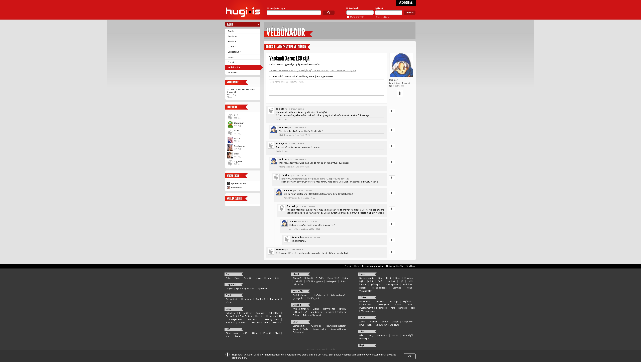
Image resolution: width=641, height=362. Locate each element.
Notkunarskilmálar (395, 266)
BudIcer (393, 79)
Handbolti (390, 281)
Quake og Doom (271, 319)
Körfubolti (407, 284)
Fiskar (228, 278)
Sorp (228, 336)
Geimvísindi (231, 299)
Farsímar (232, 36)
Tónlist (362, 297)
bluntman (239, 122)
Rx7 (236, 115)
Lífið (228, 329)
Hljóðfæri (407, 301)
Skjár (295, 321)
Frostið (348, 266)
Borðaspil (260, 313)
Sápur (295, 329)
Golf (380, 281)
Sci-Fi (305, 329)
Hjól (401, 281)
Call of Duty (274, 313)
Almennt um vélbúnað (291, 47)
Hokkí (410, 281)
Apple (231, 31)
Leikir (228, 309)
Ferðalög (320, 278)
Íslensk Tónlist (366, 304)
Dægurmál (231, 284)
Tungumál (274, 299)
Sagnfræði (260, 299)
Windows (233, 72)
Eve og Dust (231, 316)
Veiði (409, 287)
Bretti (388, 278)
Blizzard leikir (245, 313)
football (285, 175)
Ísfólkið (342, 308)
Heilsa (345, 278)
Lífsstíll (296, 274)
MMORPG (252, 319)
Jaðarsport (376, 284)
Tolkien (296, 315)
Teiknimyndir (299, 332)
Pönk (393, 307)
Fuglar (237, 278)
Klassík (398, 304)
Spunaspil (230, 322)
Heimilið (298, 281)
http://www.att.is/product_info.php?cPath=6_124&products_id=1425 (315, 178)
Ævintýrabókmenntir (312, 315)
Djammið (297, 278)
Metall (409, 304)
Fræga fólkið (333, 278)
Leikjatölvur (234, 51)
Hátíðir (245, 333)
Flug (371, 335)
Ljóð (305, 312)
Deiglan (229, 288)
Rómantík (267, 333)
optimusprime (238, 183)
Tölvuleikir (276, 322)
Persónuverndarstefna (372, 266)
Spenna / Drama (338, 329)
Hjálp (356, 266)
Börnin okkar (232, 333)
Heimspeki (246, 299)
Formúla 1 (382, 335)
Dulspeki (308, 278)
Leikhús (296, 312)
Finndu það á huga (276, 8)
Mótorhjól (408, 335)
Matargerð (332, 281)
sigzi (236, 153)
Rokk (413, 307)
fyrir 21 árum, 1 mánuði (294, 109)
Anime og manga (301, 308)
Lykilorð (379, 8)
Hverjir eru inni (234, 199)
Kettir (277, 278)
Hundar (268, 278)
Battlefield (231, 313)
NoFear (280, 249)
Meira (229, 97)
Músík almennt (366, 307)
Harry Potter (329, 308)
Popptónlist (381, 307)
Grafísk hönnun (300, 295)
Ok (409, 356)
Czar (236, 130)
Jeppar (395, 335)
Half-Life (259, 316)
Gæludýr (248, 278)
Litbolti (362, 287)
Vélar (361, 331)
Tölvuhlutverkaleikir (259, 322)
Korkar (270, 47)
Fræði (228, 295)
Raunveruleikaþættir (336, 325)
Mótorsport (364, 338)
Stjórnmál (262, 288)
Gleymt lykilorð (382, 17)
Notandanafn (352, 8)
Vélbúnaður (234, 67)
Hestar (258, 278)
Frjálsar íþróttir (366, 281)
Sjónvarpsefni (319, 329)
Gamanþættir (299, 325)
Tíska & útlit (298, 284)
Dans (397, 278)
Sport (362, 274)
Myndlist (330, 312)
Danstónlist (364, 301)
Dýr (227, 274)
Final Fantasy (246, 316)
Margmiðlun (298, 291)
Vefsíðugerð (313, 298)
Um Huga (410, 266)
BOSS (237, 138)
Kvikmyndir (316, 325)
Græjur (232, 46)
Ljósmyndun (298, 298)
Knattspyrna (392, 284)
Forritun (232, 41)
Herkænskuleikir (274, 316)
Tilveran (237, 336)
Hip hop (394, 301)
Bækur (316, 308)
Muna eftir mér (357, 17)
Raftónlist (402, 307)
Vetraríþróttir (365, 291)
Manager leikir (235, 319)
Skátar (343, 281)
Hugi (361, 345)
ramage (280, 108)
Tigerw (238, 161)
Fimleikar (408, 278)
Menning (297, 304)
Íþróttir (362, 284)
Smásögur (342, 312)
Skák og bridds (379, 287)
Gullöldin (380, 301)
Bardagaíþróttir (366, 278)
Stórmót (397, 287)
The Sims (242, 322)
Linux (231, 56)
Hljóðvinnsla (319, 295)
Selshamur (239, 145)
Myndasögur (317, 312)
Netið (231, 62)
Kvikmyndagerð (338, 295)
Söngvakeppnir (368, 311)
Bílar (361, 335)
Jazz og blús (383, 304)
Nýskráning (406, 3)
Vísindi (229, 302)
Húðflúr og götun (314, 281)
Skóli (277, 333)
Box (380, 278)
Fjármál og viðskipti (245, 288)
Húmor (255, 333)
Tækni (230, 24)
